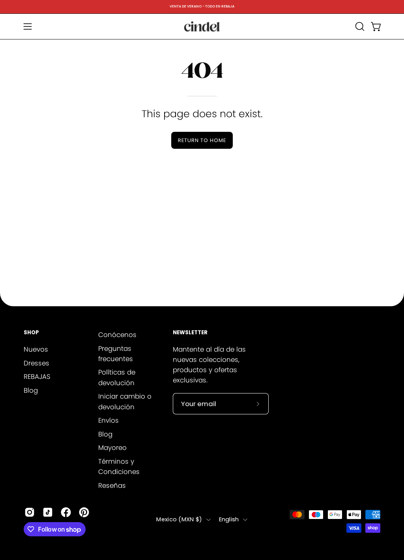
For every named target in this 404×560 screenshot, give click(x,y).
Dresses (36, 362)
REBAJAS (37, 376)
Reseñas (112, 485)
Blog (31, 390)
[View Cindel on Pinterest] (84, 512)
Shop (31, 333)
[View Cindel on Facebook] (66, 512)
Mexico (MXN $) (179, 519)
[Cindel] (202, 26)
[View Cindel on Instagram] (30, 512)
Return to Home (202, 140)
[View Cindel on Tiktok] (48, 512)
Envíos (108, 420)
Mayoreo (112, 447)
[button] (359, 26)
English (229, 519)
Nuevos (36, 349)
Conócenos (117, 334)
